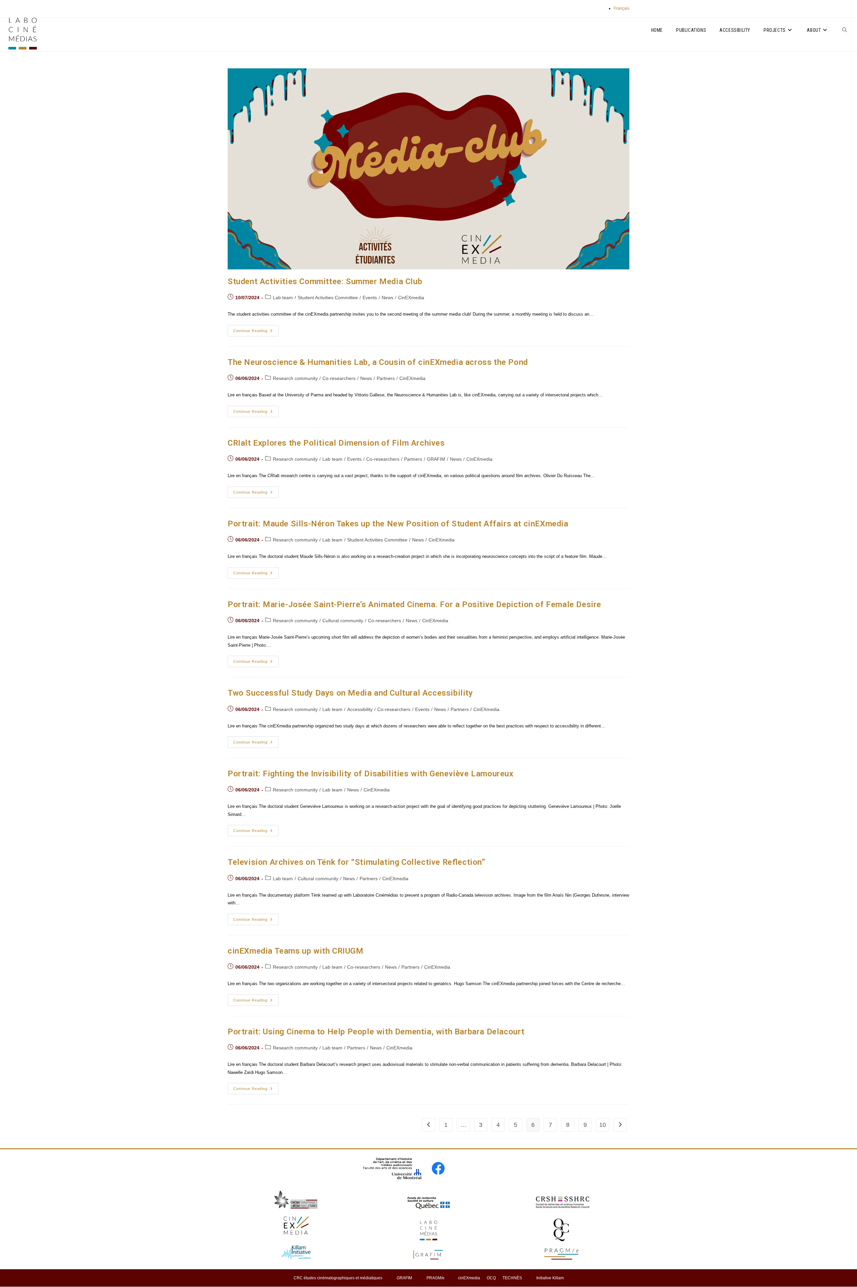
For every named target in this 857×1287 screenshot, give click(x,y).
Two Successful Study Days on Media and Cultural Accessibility (350, 693)
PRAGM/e (435, 1278)
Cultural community (342, 620)
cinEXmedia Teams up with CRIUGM (296, 951)
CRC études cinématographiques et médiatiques (338, 1278)
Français (621, 8)
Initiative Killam (550, 1278)
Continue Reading (256, 332)
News (387, 297)
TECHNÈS (512, 1278)
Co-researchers (339, 378)
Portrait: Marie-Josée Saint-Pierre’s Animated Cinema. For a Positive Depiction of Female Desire (414, 604)
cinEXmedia (469, 1278)
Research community (295, 378)
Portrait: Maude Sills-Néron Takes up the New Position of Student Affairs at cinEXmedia (398, 523)
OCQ (491, 1278)
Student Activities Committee (328, 297)
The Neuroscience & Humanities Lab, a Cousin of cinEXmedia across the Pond (378, 362)
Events (370, 297)
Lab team (283, 297)
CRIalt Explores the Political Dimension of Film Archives (336, 443)
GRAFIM (436, 459)
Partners (386, 378)
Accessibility (360, 709)
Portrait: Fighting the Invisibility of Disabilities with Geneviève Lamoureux (371, 773)
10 (602, 1124)
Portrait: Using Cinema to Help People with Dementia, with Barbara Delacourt (376, 1031)
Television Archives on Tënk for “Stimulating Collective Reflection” (356, 862)
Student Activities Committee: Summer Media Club (325, 281)
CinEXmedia (411, 297)
